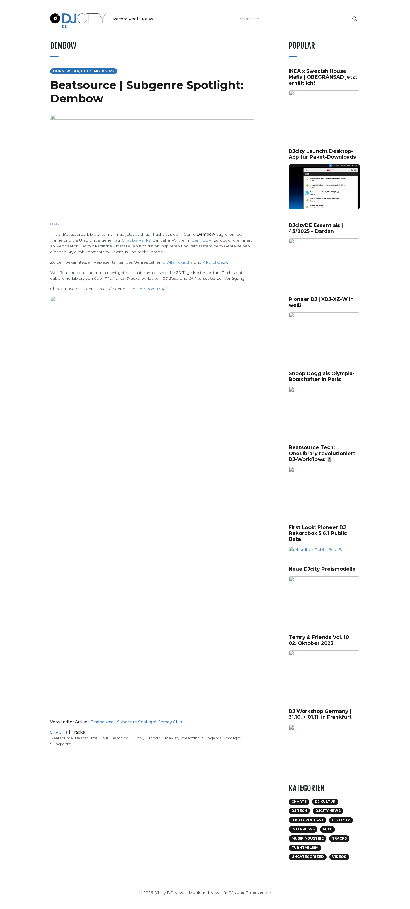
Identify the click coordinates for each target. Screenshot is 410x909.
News (147, 18)
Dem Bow (201, 240)
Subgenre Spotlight (221, 738)
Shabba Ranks (136, 240)
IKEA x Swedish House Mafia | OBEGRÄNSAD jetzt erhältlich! (323, 77)
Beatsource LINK (91, 738)
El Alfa (55, 224)
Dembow (119, 738)
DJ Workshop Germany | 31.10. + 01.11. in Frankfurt (320, 714)
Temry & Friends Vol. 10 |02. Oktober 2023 (320, 640)
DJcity (137, 738)
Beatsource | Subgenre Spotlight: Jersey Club (136, 721)
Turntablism (305, 847)
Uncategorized (307, 857)
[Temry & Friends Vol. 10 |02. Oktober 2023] (326, 672)
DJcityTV (341, 820)
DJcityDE (154, 738)
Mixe (327, 829)
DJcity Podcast (307, 820)
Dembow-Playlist (153, 288)
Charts (299, 801)
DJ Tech (299, 811)
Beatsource (61, 738)
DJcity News (328, 811)
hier (165, 272)
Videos (339, 857)
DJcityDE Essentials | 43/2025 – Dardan (316, 228)
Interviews (303, 829)
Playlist (171, 738)
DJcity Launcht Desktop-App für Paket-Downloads (322, 154)
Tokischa (184, 262)
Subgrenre (60, 743)
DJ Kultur (325, 801)
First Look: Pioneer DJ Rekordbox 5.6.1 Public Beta (318, 533)
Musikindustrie (307, 838)
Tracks (78, 732)
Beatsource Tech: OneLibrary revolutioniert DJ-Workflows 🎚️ (322, 453)
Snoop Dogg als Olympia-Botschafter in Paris (321, 376)
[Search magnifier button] (355, 19)
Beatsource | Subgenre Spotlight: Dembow (146, 91)
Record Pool (125, 18)
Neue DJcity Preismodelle (322, 569)
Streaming (190, 738)
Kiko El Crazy (214, 262)
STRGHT (59, 732)
